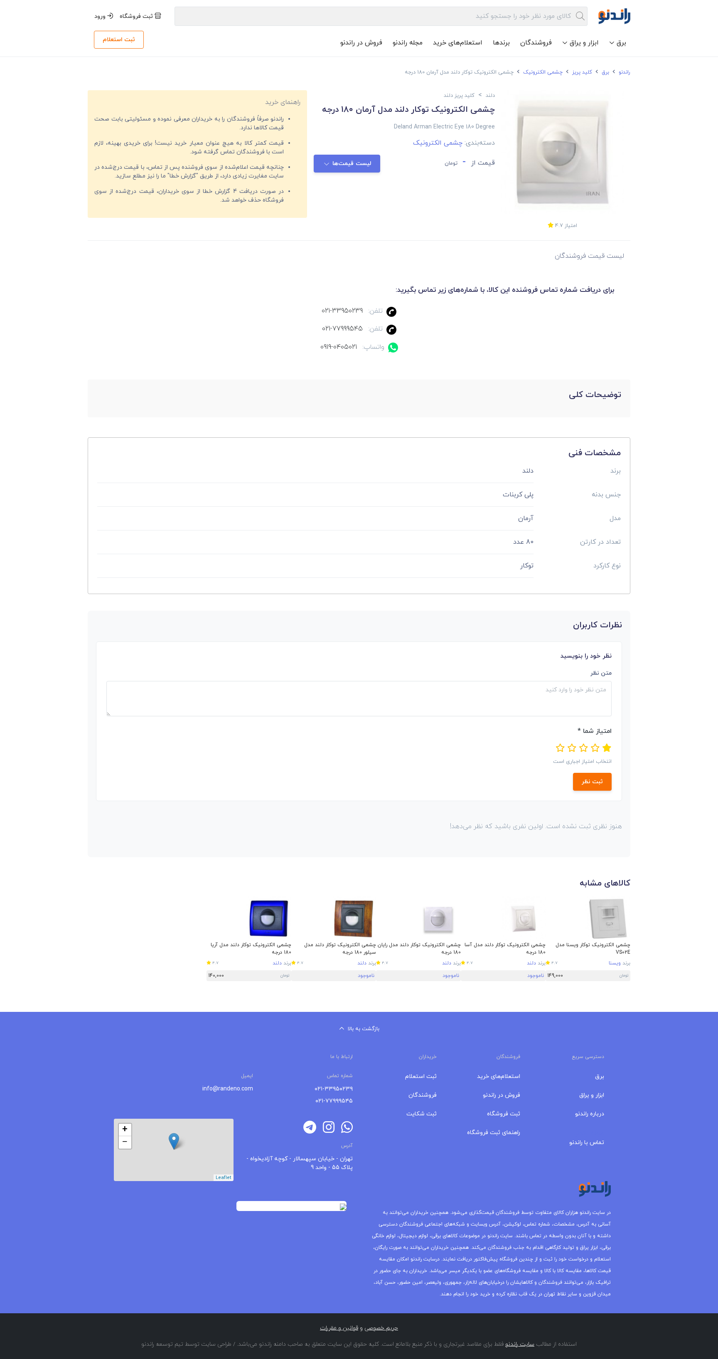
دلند (531, 963)
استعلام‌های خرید (457, 42)
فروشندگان (536, 42)
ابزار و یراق (591, 1095)
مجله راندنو (408, 42)
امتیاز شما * (595, 731)
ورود (100, 16)
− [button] (125, 1142)
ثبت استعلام (119, 40)
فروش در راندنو (361, 42)
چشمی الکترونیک (542, 72)
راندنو (623, 72)
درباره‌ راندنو (589, 1114)
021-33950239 (342, 311)
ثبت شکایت (421, 1114)
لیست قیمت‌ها (352, 164)
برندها (501, 42)
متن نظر (601, 673)
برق (604, 72)
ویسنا (615, 963)
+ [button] (125, 1130)
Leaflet (223, 1177)
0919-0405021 (338, 347)
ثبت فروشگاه (137, 16)
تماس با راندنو (586, 1143)
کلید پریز (581, 72)
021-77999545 (342, 328)
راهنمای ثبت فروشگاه (493, 1133)
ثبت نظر (592, 782)
